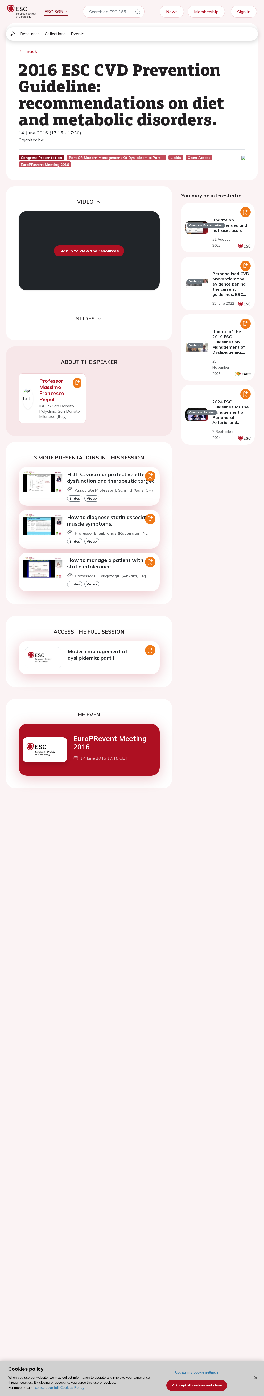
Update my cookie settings (196, 1372)
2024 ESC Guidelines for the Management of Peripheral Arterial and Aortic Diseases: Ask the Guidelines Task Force (230, 422)
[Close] (255, 1378)
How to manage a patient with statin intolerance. (105, 563)
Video (92, 498)
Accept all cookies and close (198, 1385)
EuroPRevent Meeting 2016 (110, 742)
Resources (30, 33)
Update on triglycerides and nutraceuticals (229, 225)
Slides (74, 498)
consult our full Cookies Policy (59, 1388)
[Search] (137, 13)
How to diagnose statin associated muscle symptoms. (110, 520)
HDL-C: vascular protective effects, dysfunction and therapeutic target (110, 477)
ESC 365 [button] (54, 11)
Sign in (243, 11)
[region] (132, 1378)
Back (31, 51)
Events (77, 33)
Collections (55, 33)
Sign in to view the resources (89, 250)
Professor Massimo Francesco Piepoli (51, 390)
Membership (206, 11)
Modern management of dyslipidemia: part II (97, 654)
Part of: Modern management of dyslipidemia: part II (116, 157)
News (171, 11)
